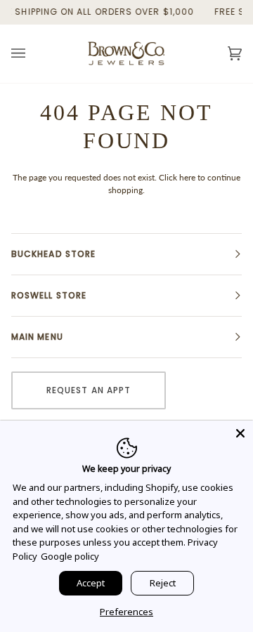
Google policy (70, 556)
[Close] (240, 433)
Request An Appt (88, 390)
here (187, 177)
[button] (126, 254)
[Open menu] (32, 54)
